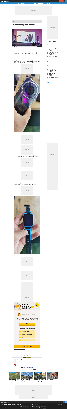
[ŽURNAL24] (27, 103)
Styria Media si (64, 404)
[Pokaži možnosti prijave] (66, 1)
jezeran (18, 363)
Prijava (23, 367)
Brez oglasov (61, 1)
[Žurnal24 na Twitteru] (66, 402)
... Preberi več (44, 408)
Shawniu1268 (19, 359)
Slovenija (16, 18)
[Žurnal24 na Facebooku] (64, 402)
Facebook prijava (29, 367)
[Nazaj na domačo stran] (12, 18)
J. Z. (14, 27)
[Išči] (64, 1)
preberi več (27, 357)
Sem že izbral (40, 22)
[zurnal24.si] (5, 1)
